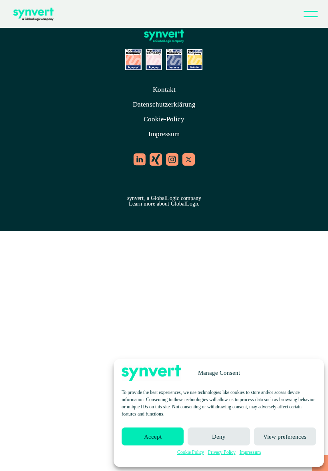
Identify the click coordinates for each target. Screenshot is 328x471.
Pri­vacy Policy (222, 452)
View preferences (284, 436)
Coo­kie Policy (190, 452)
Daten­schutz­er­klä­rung (164, 104)
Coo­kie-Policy (164, 119)
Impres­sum (250, 452)
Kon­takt (164, 89)
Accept (153, 436)
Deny (219, 436)
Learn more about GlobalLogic (164, 204)
